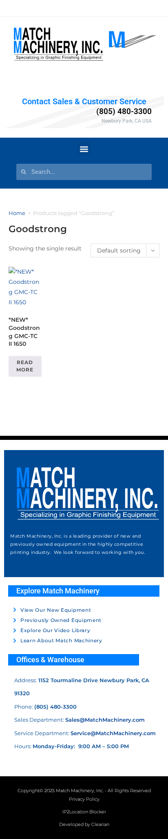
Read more (24, 366)
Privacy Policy (84, 799)
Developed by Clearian (84, 824)
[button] (84, 149)
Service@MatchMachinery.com (113, 733)
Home (17, 213)
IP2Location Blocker (84, 812)
